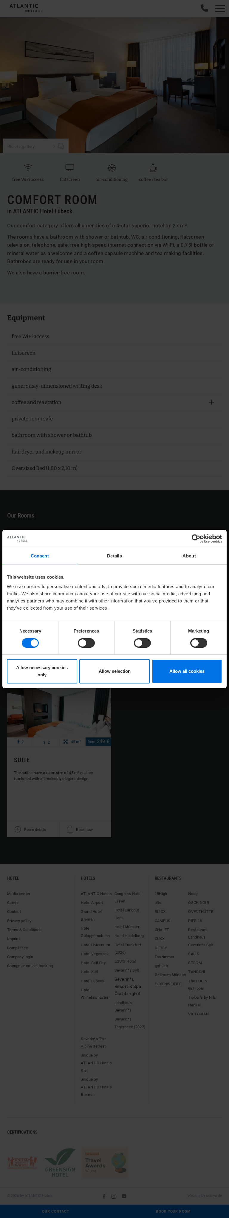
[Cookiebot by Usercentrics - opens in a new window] (196, 538)
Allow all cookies (187, 671)
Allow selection (115, 671)
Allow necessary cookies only (42, 671)
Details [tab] (114, 555)
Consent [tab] (40, 555)
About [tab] (189, 555)
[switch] (86, 643)
